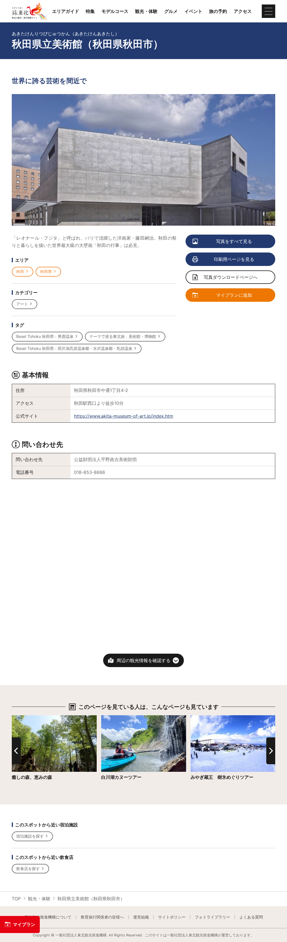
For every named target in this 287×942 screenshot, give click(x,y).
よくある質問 (251, 917)
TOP (16, 898)
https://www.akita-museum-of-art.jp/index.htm (123, 416)
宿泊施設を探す (30, 836)
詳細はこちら (25, 718)
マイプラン (24, 924)
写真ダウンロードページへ (231, 277)
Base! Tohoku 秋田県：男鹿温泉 (44, 336)
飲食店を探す (28, 868)
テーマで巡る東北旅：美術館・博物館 (122, 336)
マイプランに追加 (234, 295)
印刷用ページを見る (234, 259)
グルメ (171, 11)
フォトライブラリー (212, 917)
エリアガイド (65, 11)
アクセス (243, 11)
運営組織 (141, 917)
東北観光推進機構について (47, 917)
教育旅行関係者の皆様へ (102, 917)
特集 (90, 11)
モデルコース (114, 11)
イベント (193, 11)
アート (22, 303)
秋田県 (46, 271)
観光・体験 (146, 11)
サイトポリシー (172, 917)
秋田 (20, 271)
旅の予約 (218, 11)
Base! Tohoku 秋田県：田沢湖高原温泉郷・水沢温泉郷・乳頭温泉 (74, 348)
